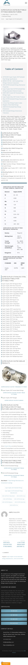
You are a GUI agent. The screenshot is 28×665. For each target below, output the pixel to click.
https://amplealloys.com (8, 645)
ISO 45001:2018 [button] (14, 619)
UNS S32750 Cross (21, 496)
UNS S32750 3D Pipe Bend (8, 496)
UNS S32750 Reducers (7, 502)
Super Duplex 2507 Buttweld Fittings (13, 487)
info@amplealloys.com (8, 642)
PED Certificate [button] (14, 623)
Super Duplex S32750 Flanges (14, 400)
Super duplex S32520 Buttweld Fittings (14, 468)
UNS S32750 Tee (14, 505)
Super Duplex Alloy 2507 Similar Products (14, 97)
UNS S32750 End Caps (19, 499)
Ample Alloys (6, 14)
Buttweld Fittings (6, 16)
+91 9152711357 (7, 639)
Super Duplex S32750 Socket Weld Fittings (14, 393)
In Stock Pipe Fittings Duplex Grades (12, 103)
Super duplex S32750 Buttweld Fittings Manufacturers (14, 492)
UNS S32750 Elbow (7, 499)
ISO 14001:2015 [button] (14, 615)
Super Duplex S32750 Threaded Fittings (14, 387)
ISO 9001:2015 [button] (14, 610)
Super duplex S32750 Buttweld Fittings (14, 476)
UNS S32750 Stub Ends (20, 502)
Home (2, 19)
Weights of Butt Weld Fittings (11, 105)
